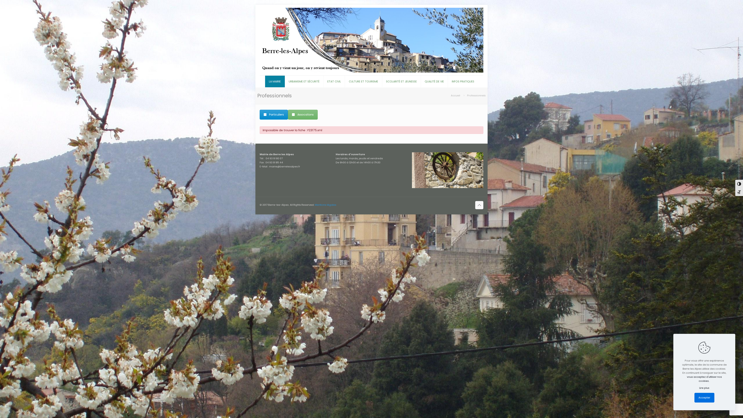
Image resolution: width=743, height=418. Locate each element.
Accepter (704, 397)
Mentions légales (325, 205)
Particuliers (276, 114)
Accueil (455, 95)
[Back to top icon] (479, 205)
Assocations (305, 114)
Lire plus (704, 388)
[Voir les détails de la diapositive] (447, 170)
